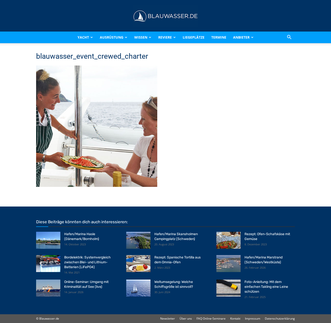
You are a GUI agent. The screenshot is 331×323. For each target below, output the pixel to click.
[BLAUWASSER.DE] (165, 16)
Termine (218, 37)
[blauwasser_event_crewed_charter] (96, 185)
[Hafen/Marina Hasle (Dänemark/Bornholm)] (48, 240)
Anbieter (241, 37)
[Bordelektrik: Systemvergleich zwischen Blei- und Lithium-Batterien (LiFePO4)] (48, 263)
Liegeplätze (194, 37)
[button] (289, 37)
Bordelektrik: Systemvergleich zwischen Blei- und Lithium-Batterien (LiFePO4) (87, 262)
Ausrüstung (111, 37)
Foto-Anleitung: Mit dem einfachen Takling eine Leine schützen (266, 287)
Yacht (83, 37)
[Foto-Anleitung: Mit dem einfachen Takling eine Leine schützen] (228, 288)
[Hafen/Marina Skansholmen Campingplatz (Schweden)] (138, 240)
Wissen (140, 37)
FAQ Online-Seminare (211, 318)
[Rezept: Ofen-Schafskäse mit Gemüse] (228, 240)
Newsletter (167, 318)
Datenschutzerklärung (280, 318)
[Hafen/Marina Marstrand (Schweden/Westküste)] (228, 263)
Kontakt (235, 318)
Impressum (252, 318)
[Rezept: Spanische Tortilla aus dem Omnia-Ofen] (138, 263)
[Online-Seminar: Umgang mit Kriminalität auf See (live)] (48, 288)
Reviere (165, 37)
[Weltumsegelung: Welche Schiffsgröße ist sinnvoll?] (138, 288)
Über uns (186, 318)
